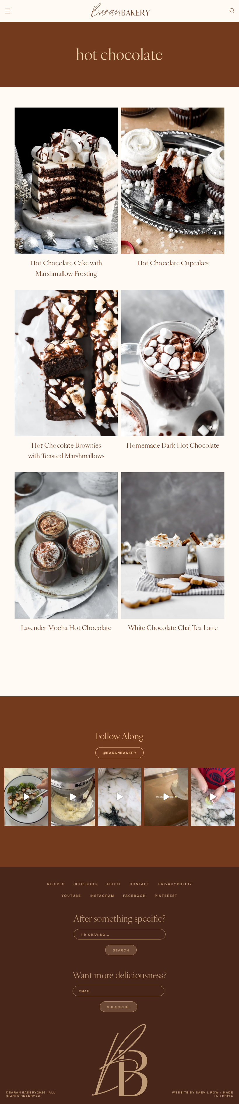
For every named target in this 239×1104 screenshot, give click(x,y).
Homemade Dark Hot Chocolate (172, 445)
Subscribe (118, 1007)
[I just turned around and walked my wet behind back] (26, 797)
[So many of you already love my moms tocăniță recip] (213, 797)
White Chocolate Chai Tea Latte (173, 627)
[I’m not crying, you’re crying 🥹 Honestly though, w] (166, 797)
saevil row (207, 1092)
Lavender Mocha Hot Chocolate (66, 627)
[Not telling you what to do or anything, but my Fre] (73, 797)
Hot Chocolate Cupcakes (172, 262)
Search (121, 950)
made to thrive (223, 1094)
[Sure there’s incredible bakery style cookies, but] (119, 797)
